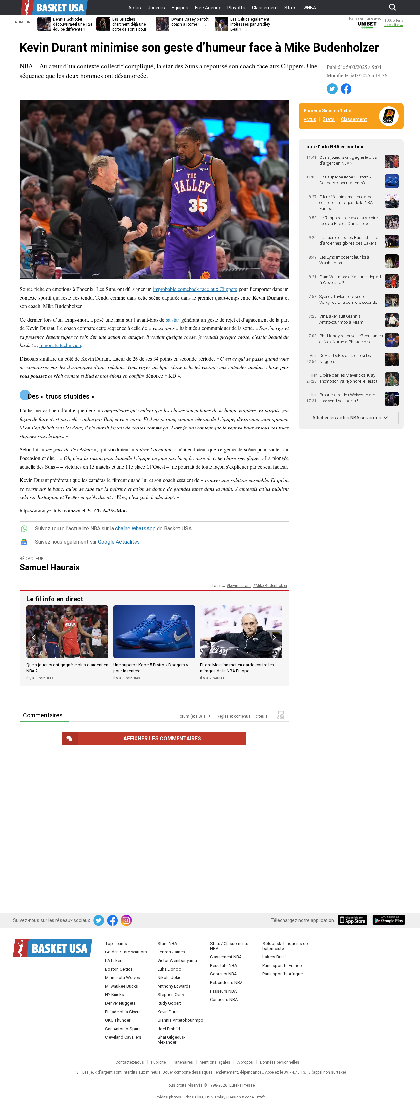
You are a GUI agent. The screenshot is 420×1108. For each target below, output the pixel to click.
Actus (310, 119)
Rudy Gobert (169, 1003)
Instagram (127, 921)
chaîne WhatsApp (135, 528)
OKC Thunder (117, 1020)
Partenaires (183, 1062)
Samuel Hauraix (50, 567)
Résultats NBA (223, 965)
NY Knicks (114, 994)
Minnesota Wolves (122, 977)
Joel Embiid (169, 1028)
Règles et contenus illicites (240, 716)
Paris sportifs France (282, 965)
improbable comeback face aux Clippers (195, 288)
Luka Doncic (169, 969)
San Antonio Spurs (123, 1028)
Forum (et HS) (190, 716)
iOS (353, 920)
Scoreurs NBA (223, 974)
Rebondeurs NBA (226, 982)
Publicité (158, 1062)
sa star (172, 319)
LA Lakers (114, 960)
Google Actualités (119, 542)
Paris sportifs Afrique (282, 974)
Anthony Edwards (174, 986)
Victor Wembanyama (177, 960)
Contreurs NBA (224, 999)
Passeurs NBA (223, 991)
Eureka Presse (242, 1085)
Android (388, 920)
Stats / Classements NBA (229, 946)
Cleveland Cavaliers (123, 1037)
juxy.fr (260, 1097)
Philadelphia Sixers (123, 1011)
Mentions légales (215, 1062)
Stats (329, 119)
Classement (354, 119)
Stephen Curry (171, 994)
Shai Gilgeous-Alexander (171, 1040)
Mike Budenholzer (271, 585)
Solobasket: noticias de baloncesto (285, 946)
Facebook (346, 89)
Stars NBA (167, 943)
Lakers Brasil (274, 956)
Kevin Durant (169, 1011)
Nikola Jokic (169, 977)
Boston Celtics (119, 969)
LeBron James (171, 952)
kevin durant (240, 585)
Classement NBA (226, 956)
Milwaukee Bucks (121, 986)
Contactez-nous (130, 1062)
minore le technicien (60, 345)
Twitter (333, 89)
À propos (245, 1062)
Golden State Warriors (126, 952)
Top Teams (116, 943)
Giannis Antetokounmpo (180, 1020)
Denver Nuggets (120, 1003)
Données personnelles (279, 1062)
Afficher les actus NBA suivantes (346, 417)
